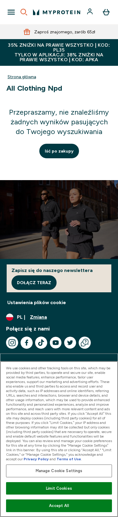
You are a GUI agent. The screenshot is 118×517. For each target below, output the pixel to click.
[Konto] (90, 12)
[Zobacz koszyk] (106, 12)
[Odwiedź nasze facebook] (27, 343)
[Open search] (24, 12)
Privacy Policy (36, 459)
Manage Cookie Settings (59, 470)
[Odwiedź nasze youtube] (56, 343)
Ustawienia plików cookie (36, 302)
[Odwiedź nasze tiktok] (41, 343)
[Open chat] (85, 343)
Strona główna (22, 76)
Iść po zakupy (59, 151)
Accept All (59, 505)
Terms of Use (69, 459)
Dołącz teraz (34, 282)
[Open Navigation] (11, 12)
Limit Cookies (59, 488)
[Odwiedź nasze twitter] (70, 343)
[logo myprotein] (56, 12)
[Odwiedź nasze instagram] (12, 343)
